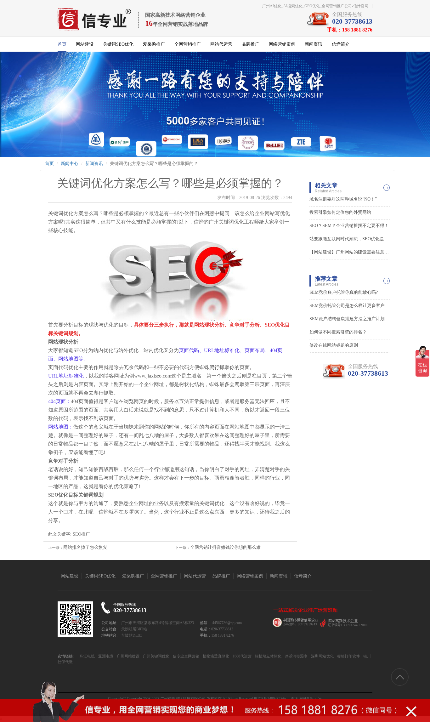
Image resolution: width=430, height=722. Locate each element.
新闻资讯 (313, 44)
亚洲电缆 (105, 656)
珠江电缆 (87, 656)
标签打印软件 (348, 656)
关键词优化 (231, 222)
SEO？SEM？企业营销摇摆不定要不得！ (349, 225)
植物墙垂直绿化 (215, 656)
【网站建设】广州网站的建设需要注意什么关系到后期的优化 (349, 252)
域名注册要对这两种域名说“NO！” (343, 199)
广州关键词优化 (155, 656)
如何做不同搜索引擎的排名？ (338, 332)
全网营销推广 (187, 44)
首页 (62, 44)
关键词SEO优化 (118, 44)
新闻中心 (69, 163)
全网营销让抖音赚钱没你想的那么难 (225, 547)
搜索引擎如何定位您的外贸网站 (340, 212)
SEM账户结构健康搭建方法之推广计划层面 (349, 318)
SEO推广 (81, 534)
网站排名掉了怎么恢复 (85, 547)
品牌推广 (250, 44)
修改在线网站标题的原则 (333, 345)
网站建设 (84, 44)
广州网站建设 (127, 656)
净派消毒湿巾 (296, 656)
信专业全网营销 (185, 656)
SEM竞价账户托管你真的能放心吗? (343, 292)
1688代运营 (242, 656)
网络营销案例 (282, 44)
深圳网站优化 (322, 656)
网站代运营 (221, 44)
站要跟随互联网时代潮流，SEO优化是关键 (349, 238)
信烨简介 (340, 44)
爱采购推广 (154, 44)
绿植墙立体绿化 (267, 656)
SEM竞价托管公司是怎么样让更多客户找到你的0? (349, 305)
